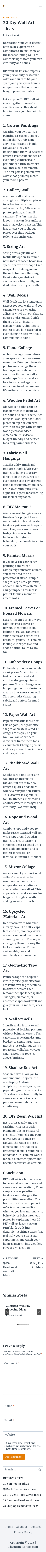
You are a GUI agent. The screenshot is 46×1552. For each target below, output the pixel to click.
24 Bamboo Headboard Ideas (21, 1500)
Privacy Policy (23, 1532)
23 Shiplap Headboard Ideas (20, 1505)
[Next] (39, 1312)
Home (9, 1526)
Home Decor (10, 17)
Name (9, 1406)
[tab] (18, 1324)
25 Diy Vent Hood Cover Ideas (22, 1494)
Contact (36, 1526)
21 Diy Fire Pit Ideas (36, 1263)
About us (21, 1526)
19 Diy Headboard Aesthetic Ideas (10, 1267)
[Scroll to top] (39, 1548)
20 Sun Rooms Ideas (16, 1483)
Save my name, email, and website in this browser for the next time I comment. (23, 1446)
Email (9, 1420)
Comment (12, 1363)
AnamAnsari (12, 35)
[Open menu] (40, 6)
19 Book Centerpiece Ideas (19, 1489)
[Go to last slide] (7, 1312)
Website (9, 1434)
